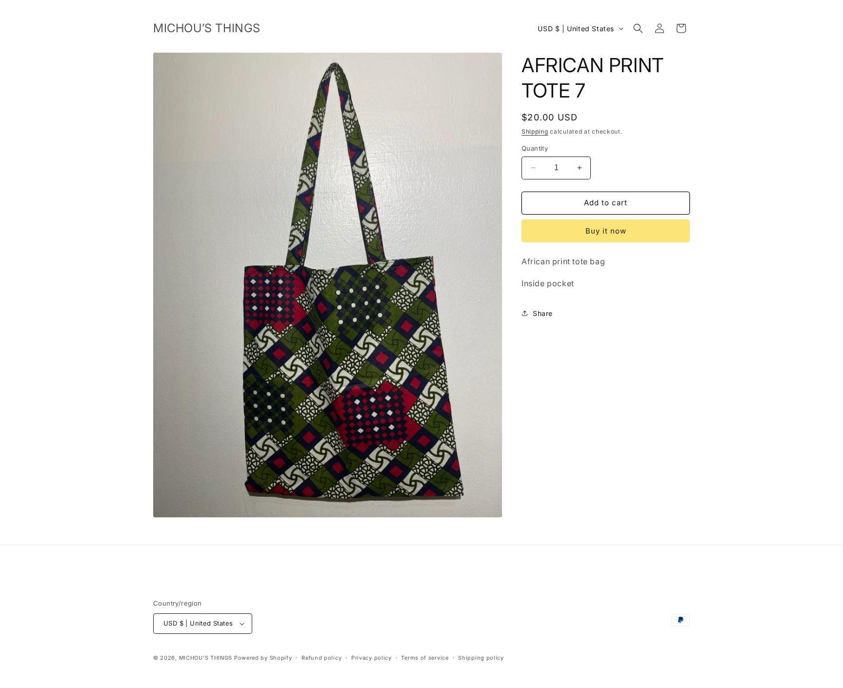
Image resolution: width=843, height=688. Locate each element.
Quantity (535, 148)
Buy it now (605, 231)
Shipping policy (481, 657)
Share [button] (543, 313)
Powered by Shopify (263, 657)
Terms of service (424, 657)
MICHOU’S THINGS (206, 657)
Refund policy (321, 657)
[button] (638, 28)
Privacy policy (371, 657)
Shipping (535, 131)
